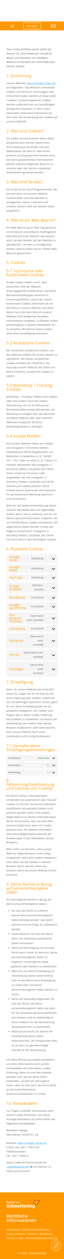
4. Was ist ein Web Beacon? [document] (31, 220)
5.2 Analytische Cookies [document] (27, 343)
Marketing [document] (37, 558)
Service (32, 1234)
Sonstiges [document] (16, 669)
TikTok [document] (14, 654)
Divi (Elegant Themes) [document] (15, 618)
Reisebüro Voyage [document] (17, 1130)
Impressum (13, 1229)
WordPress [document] (17, 597)
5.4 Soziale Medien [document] (23, 436)
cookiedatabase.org (18, 1166)
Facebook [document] (16, 640)
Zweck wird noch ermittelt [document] (34, 618)
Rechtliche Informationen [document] (21, 1218)
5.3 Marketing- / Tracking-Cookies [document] (30, 387)
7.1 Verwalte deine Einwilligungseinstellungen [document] (30, 748)
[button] (51, 29)
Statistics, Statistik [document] (37, 587)
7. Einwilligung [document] (19, 682)
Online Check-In (15, 1234)
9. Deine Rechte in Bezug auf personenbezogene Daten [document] (29, 888)
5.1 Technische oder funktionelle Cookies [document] (25, 273)
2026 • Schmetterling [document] (33, 1253)
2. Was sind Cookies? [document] (25, 131)
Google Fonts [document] (14, 558)
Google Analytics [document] (15, 587)
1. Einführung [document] (18, 76)
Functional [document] (37, 597)
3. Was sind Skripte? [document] (24, 182)
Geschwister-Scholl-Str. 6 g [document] (22, 1134)
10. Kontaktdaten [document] (22, 1103)
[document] (32, 59)
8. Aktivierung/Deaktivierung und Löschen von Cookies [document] (30, 784)
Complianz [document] (17, 628)
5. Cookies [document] (15, 262)
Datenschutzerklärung (36, 1229)
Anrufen (32, 26)
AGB (20, 1238)
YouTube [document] (15, 577)
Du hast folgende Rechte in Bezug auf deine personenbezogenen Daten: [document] (28, 902)
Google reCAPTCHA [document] (17, 606)
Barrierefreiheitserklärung (41, 1238)
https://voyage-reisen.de (41, 83)
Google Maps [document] (14, 568)
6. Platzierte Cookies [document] (24, 549)
